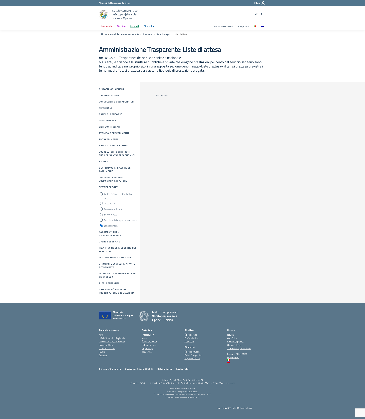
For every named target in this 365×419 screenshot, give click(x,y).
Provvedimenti (108, 139)
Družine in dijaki (191, 338)
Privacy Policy (182, 369)
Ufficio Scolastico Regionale (112, 338)
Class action (109, 203)
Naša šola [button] (106, 26)
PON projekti (243, 26)
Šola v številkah (149, 341)
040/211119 (145, 383)
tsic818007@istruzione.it (169, 383)
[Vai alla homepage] (103, 14)
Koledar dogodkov (235, 341)
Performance (107, 120)
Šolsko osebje (190, 334)
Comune (103, 355)
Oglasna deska (234, 345)
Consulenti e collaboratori (117, 101)
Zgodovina (147, 352)
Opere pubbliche (109, 241)
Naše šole (189, 341)
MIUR (101, 334)
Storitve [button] (121, 26)
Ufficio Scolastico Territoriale (112, 341)
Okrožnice (232, 338)
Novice (230, 334)
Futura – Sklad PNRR (223, 26)
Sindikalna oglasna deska (239, 348)
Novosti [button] (134, 26)
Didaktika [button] (149, 26)
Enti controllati (109, 126)
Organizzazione (109, 95)
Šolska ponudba (191, 351)
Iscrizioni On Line (107, 348)
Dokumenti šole (149, 345)
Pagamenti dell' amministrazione (110, 233)
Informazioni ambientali (115, 257)
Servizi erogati (108, 187)
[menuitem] (255, 26)
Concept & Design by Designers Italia (234, 408)
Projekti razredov (192, 358)
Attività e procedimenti (114, 133)
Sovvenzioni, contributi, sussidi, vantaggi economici (117, 153)
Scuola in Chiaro (106, 345)
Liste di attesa (110, 225)
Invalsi (102, 352)
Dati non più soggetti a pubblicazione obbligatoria (117, 291)
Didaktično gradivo (193, 355)
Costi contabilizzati (113, 209)
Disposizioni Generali (113, 89)
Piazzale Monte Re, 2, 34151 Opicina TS (186, 380)
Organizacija (147, 348)
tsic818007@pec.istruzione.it (222, 383)
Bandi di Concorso (110, 114)
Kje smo (145, 338)
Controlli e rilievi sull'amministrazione (113, 179)
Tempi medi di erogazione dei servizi (120, 220)
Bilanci (103, 161)
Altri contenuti (109, 283)
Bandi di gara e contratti (115, 145)
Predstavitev (148, 334)
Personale (105, 108)
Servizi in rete (110, 214)
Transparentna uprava (110, 369)
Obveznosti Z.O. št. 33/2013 (139, 369)
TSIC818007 (192, 391)
